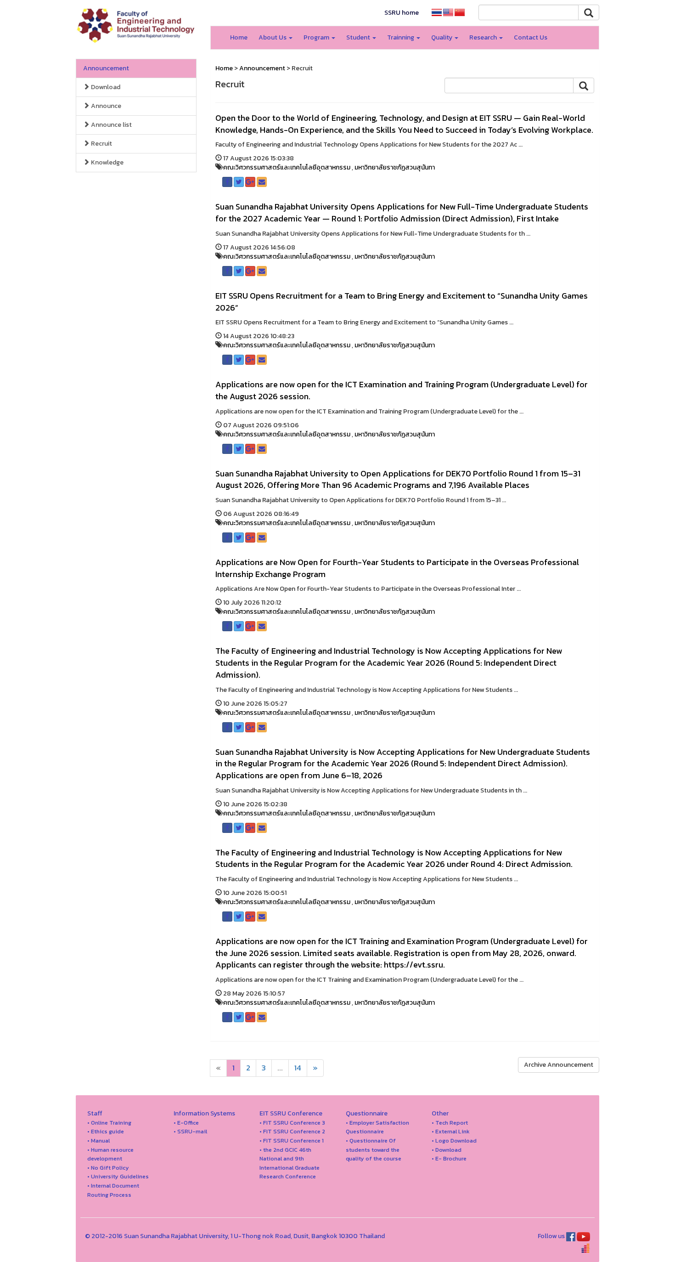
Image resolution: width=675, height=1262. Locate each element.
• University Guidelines (118, 1176)
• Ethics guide (105, 1131)
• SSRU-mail (190, 1131)
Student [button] (358, 37)
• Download (446, 1149)
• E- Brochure (449, 1158)
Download (105, 87)
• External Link (451, 1131)
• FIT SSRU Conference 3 (292, 1122)
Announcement (106, 68)
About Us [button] (273, 37)
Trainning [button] (401, 37)
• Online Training (109, 1122)
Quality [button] (442, 37)
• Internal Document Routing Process (113, 1190)
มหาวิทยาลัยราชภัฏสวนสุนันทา (394, 167)
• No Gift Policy (108, 1167)
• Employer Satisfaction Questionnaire (377, 1127)
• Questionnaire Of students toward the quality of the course (373, 1149)
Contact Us (530, 37)
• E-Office (186, 1122)
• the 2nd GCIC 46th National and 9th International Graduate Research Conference (289, 1163)
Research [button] (483, 37)
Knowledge (107, 162)
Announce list (111, 125)
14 (297, 1068)
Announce (105, 106)
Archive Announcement (558, 1065)
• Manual (98, 1140)
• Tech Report (450, 1122)
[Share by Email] (262, 182)
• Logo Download (454, 1140)
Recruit (101, 143)
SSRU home (401, 12)
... (280, 1068)
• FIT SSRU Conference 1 (291, 1140)
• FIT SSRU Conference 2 (292, 1131)
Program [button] (317, 37)
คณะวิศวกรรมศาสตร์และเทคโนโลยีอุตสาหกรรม (286, 167)
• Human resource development (110, 1154)
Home (239, 37)
